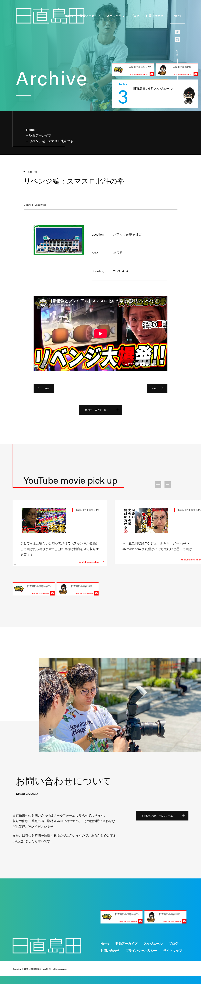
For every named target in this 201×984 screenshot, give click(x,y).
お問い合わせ (154, 16)
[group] (155, 94)
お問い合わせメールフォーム (157, 815)
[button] (158, 484)
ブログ (135, 16)
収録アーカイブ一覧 (95, 410)
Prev (47, 388)
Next (154, 388)
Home (69, 15)
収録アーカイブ (90, 16)
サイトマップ (172, 950)
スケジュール (115, 16)
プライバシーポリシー (141, 950)
